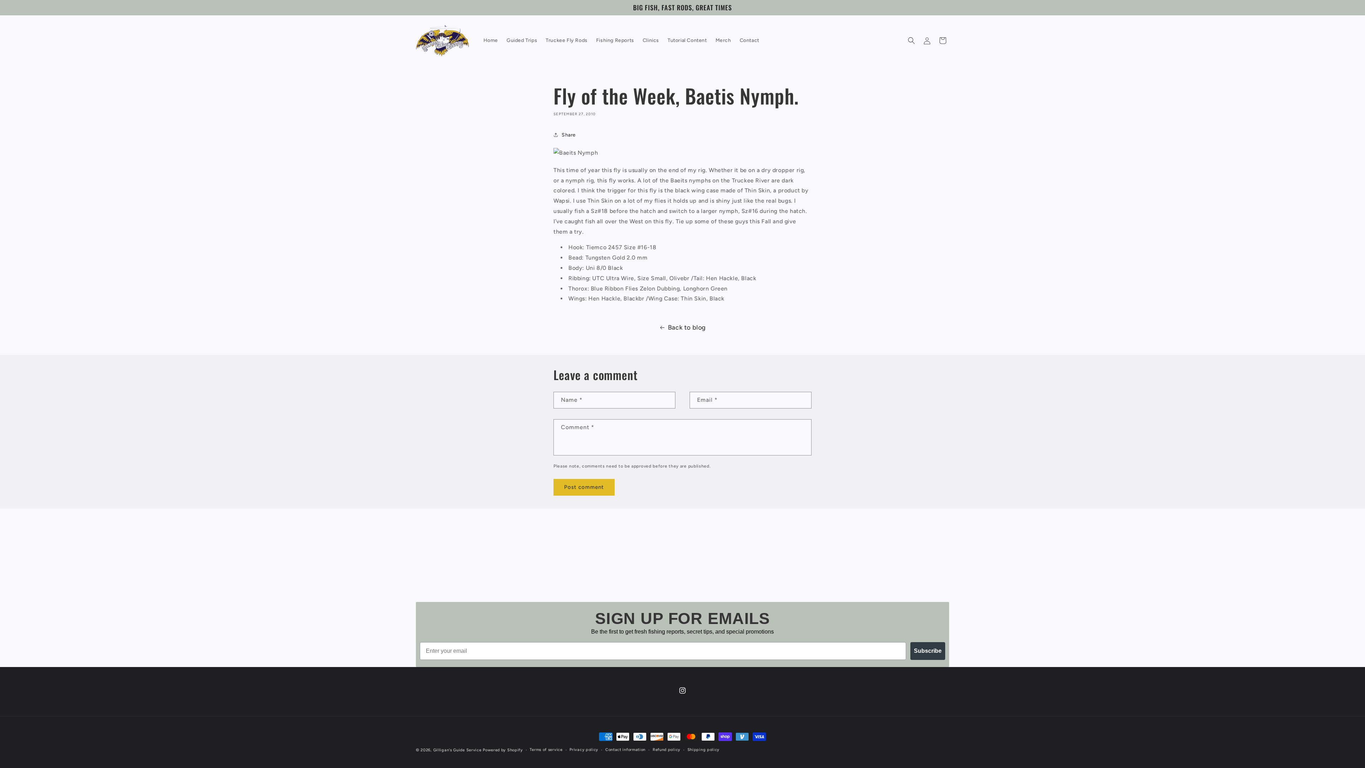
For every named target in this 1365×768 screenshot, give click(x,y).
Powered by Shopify (503, 750)
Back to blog (687, 327)
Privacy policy (583, 749)
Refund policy (666, 749)
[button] (911, 40)
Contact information (625, 749)
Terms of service (546, 749)
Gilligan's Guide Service (457, 750)
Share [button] (569, 135)
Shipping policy (703, 749)
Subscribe (928, 651)
